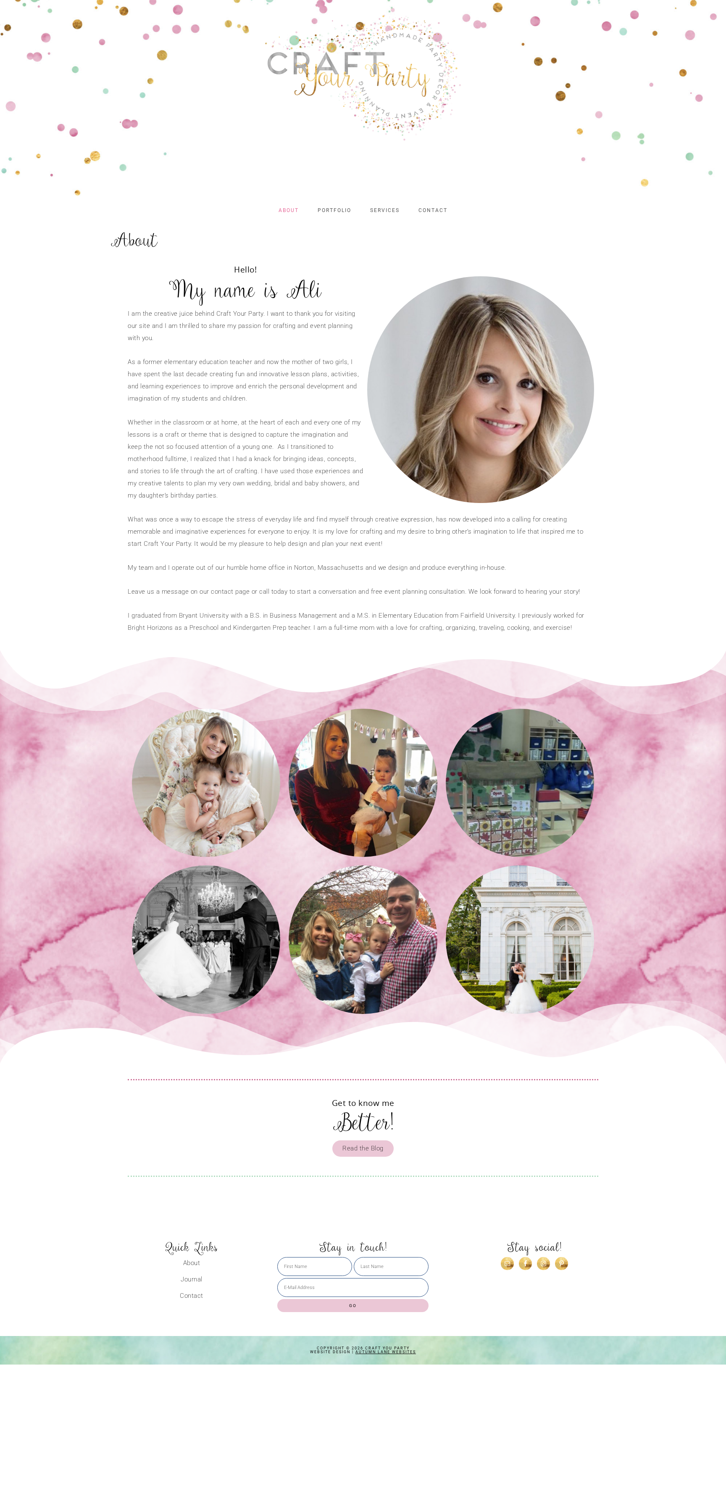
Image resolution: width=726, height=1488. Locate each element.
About (191, 1263)
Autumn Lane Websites (385, 1352)
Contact (191, 1295)
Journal (192, 1279)
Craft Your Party (363, 78)
